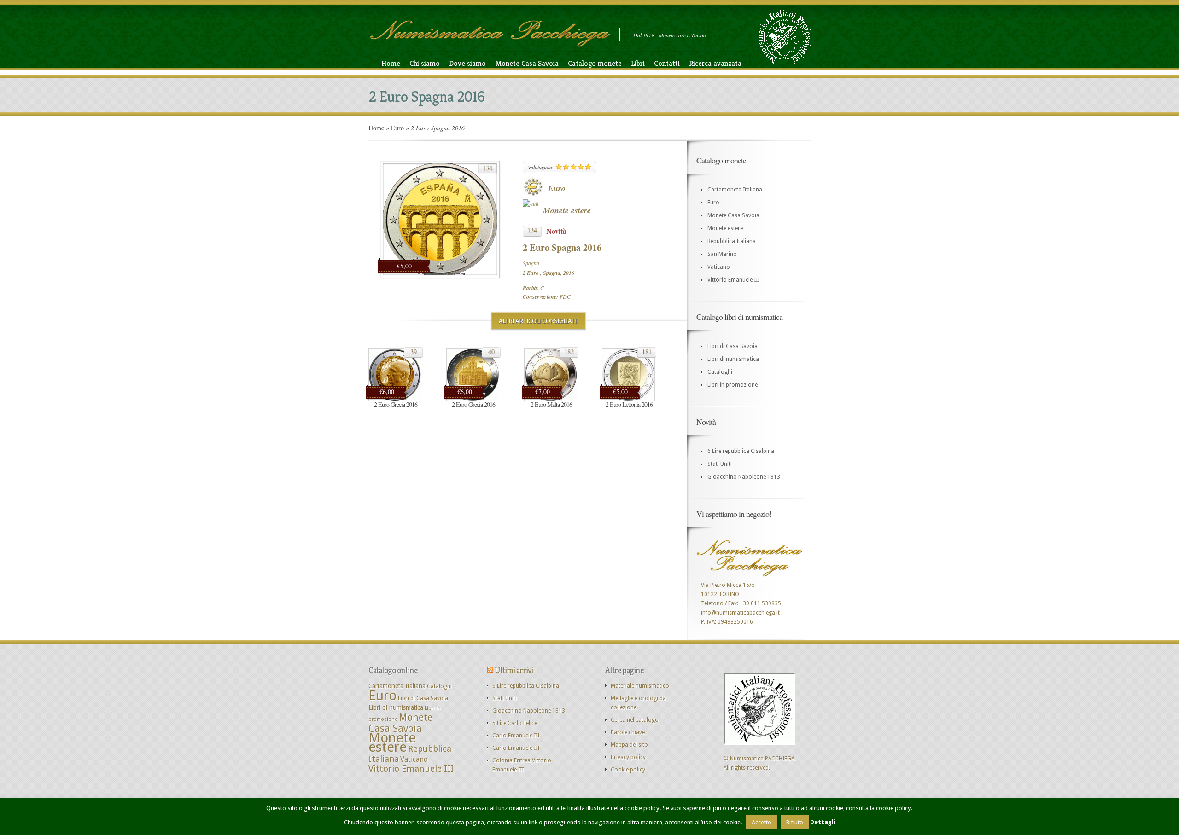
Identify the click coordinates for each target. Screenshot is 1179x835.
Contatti (667, 63)
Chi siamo (424, 63)
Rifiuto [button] (794, 822)
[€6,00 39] (394, 399)
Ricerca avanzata (715, 63)
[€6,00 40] (472, 399)
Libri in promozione (732, 385)
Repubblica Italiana (731, 241)
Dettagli (822, 822)
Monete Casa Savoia (527, 63)
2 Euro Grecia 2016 (395, 404)
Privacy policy (628, 757)
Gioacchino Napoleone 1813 (743, 477)
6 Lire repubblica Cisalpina (740, 451)
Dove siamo (467, 63)
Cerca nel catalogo (635, 720)
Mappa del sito (629, 745)
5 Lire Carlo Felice (514, 723)
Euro (397, 127)
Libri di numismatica (733, 359)
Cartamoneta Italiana (734, 189)
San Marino (722, 254)
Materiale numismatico (640, 686)
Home (390, 63)
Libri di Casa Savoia (732, 346)
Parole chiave (628, 732)
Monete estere (567, 210)
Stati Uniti (719, 464)
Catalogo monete (595, 63)
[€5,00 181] (628, 399)
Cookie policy (628, 769)
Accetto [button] (761, 822)
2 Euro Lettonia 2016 (629, 404)
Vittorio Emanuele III (733, 280)
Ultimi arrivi (514, 670)
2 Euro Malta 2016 (551, 404)
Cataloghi (719, 372)
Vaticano (718, 267)
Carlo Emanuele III (515, 735)
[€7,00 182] (550, 399)
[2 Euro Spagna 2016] (440, 273)
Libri (638, 63)
